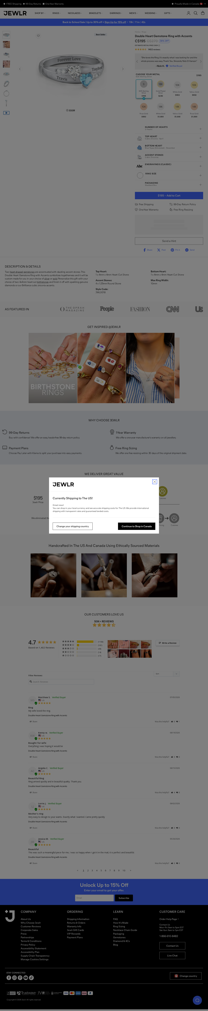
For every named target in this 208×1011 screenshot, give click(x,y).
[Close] (155, 482)
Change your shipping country (72, 526)
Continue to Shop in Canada (137, 526)
